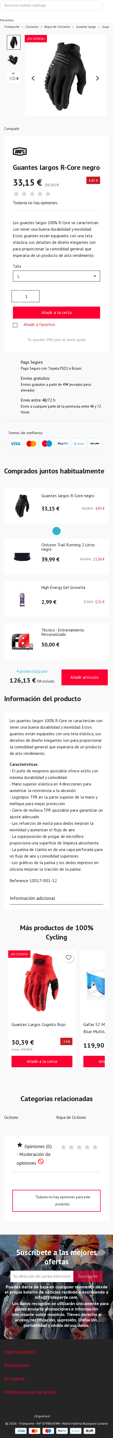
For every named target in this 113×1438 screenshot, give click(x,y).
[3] (32, 194)
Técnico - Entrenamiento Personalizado (62, 632)
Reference (19, 880)
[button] (14, 42)
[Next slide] (97, 78)
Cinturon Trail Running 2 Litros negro (68, 547)
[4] (40, 194)
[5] (48, 194)
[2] (24, 194)
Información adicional (32, 898)
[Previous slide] (33, 78)
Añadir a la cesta (56, 312)
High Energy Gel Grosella (63, 587)
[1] (16, 194)
